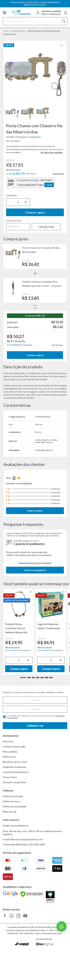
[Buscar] (63, 21)
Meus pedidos (10, 751)
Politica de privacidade (14, 806)
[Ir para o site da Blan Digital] (44, 944)
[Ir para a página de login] (38, 13)
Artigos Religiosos (18, 31)
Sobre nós (8, 741)
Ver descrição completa (51, 152)
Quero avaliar (35, 510)
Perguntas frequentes (15, 766)
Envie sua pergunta (35, 570)
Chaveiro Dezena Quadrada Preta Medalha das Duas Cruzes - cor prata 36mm (41, 284)
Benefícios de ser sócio (15, 761)
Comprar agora (35, 212)
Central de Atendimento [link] (16, 772)
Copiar (49, 184)
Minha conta (9, 756)
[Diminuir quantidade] (10, 202)
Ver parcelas (58, 173)
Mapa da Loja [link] (9, 811)
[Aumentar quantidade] (26, 202)
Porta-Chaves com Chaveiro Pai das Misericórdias (41, 249)
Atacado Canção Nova (14, 782)
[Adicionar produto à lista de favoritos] (61, 45)
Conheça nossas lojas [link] (14, 746)
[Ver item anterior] (3, 3)
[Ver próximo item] (66, 3)
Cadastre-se (35, 725)
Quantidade (11, 195)
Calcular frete (46, 226)
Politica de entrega (13, 796)
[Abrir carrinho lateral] (65, 12)
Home (6, 31)
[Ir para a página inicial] (21, 12)
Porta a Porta (10, 777)
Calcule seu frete (14, 221)
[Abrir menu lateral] (4, 12)
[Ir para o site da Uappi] (22, 944)
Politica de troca (11, 801)
